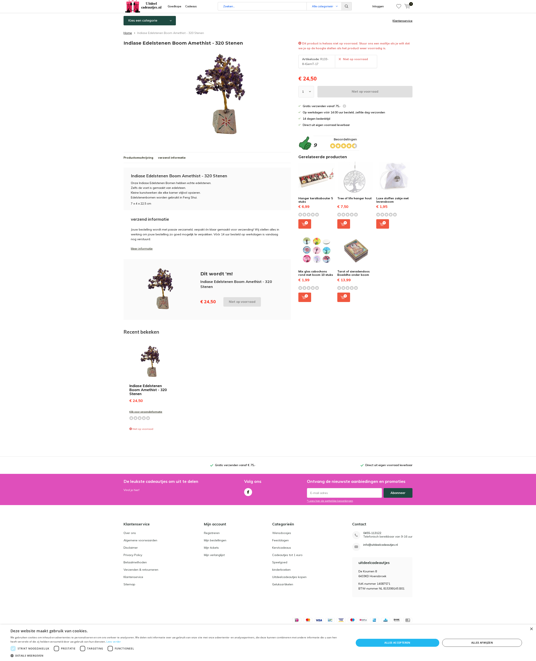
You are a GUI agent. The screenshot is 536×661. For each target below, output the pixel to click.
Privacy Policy (133, 555)
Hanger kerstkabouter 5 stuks (315, 199)
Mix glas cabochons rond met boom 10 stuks (315, 273)
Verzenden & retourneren (141, 570)
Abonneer (398, 493)
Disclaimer (131, 548)
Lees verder (113, 641)
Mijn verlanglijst (214, 555)
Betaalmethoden (135, 562)
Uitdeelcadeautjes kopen (289, 577)
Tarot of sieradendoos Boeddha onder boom (353, 273)
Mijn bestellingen (215, 540)
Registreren (212, 533)
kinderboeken (281, 570)
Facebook (248, 492)
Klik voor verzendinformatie (145, 411)
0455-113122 (372, 533)
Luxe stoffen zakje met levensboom (392, 199)
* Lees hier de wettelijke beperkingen (330, 500)
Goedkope (174, 6)
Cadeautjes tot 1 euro (287, 555)
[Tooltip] (344, 106)
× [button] (531, 629)
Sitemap (129, 584)
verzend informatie (172, 157)
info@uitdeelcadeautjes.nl (380, 545)
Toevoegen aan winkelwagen (304, 224)
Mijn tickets (211, 548)
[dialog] (268, 643)
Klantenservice (402, 21)
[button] (177, 655)
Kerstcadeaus (281, 548)
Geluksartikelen (282, 584)
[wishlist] (398, 6)
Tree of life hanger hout (354, 198)
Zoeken (347, 6)
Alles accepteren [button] (397, 642)
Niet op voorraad (365, 91)
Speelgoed (279, 562)
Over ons (130, 533)
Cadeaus (191, 6)
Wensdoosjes (281, 533)
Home (128, 33)
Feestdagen (280, 540)
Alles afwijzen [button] (482, 642)
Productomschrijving (138, 157)
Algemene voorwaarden (140, 540)
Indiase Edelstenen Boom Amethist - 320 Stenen (148, 390)
